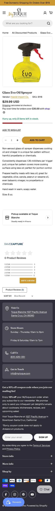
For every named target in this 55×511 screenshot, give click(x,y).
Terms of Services (41, 445)
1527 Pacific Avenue (36, 416)
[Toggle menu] (4, 12)
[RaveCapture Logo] (14, 244)
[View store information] (47, 217)
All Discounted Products (24, 32)
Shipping (6, 105)
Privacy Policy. (13, 448)
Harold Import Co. (20, 96)
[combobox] (27, 23)
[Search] (48, 23)
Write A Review (28, 281)
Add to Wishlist (11, 130)
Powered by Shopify (37, 505)
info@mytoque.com (20, 373)
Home (5, 32)
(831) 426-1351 (18, 356)
